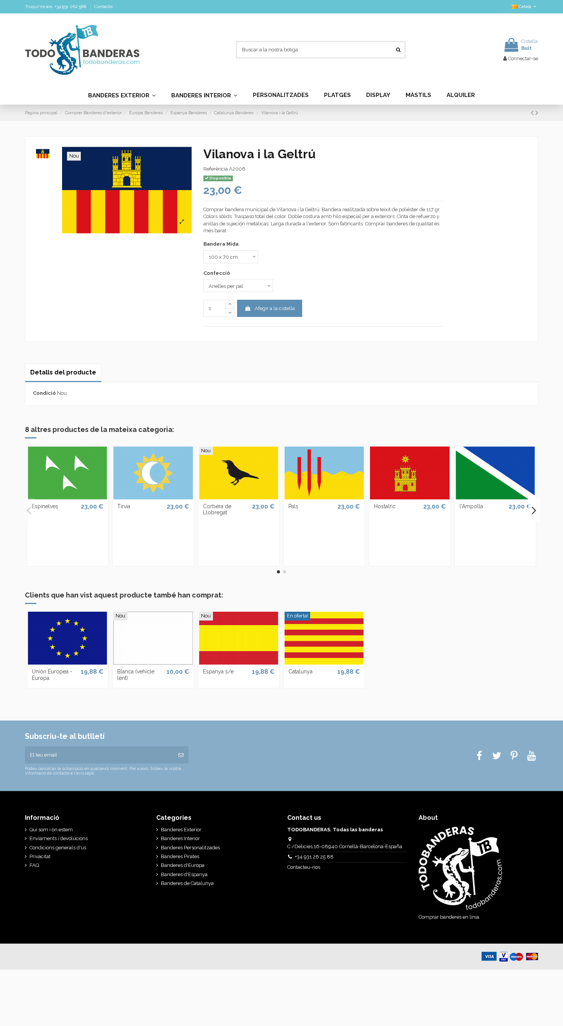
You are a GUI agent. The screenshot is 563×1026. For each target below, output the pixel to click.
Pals (293, 506)
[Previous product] (533, 112)
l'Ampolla (471, 506)
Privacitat (40, 856)
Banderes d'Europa (183, 865)
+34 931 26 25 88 (314, 857)
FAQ (34, 865)
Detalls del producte (63, 372)
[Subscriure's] (180, 755)
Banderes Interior (180, 838)
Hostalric (385, 506)
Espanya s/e (218, 671)
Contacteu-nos (304, 867)
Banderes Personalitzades (190, 847)
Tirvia (123, 506)
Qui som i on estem (51, 829)
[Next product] (536, 112)
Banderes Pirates (180, 856)
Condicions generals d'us (57, 847)
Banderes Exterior (181, 829)
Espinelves (45, 506)
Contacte (103, 6)
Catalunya (300, 671)
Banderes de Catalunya (187, 883)
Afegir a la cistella (275, 308)
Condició (44, 393)
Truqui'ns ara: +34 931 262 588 (56, 6)
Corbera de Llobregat (217, 509)
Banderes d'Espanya (184, 874)
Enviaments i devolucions (58, 838)
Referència (215, 169)
